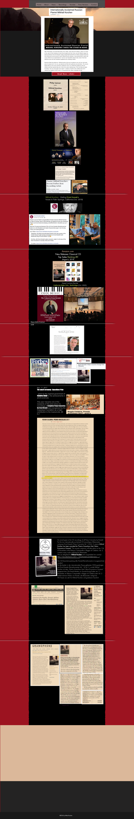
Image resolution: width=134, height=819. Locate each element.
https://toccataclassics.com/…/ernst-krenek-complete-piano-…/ (78, 557)
